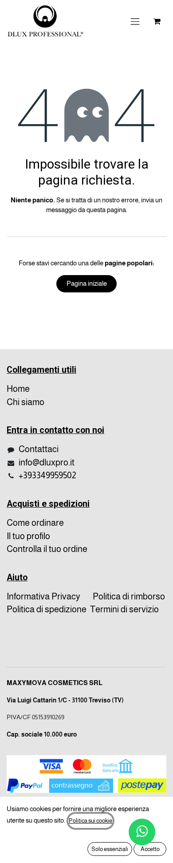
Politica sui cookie (90, 820)
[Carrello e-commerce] (157, 21)
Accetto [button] (150, 849)
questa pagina (106, 209)
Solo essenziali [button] (109, 849)
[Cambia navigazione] (135, 21)
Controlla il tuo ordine (47, 549)
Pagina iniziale (87, 283)
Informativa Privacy (43, 596)
